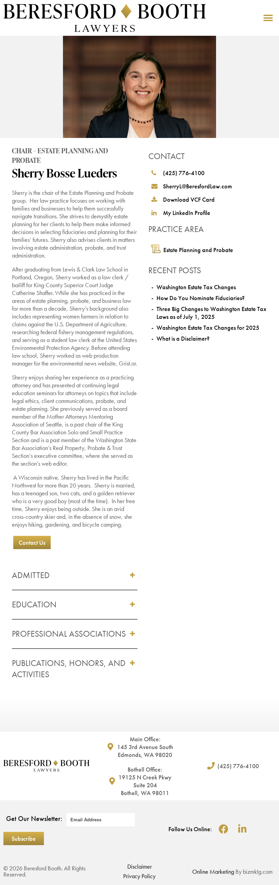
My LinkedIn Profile (186, 213)
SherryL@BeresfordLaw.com (197, 186)
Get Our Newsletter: (34, 818)
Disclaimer (139, 866)
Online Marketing (213, 871)
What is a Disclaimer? (183, 338)
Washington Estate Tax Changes (196, 287)
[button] (268, 18)
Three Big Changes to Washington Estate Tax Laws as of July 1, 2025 (211, 313)
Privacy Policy (139, 876)
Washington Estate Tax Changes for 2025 (208, 327)
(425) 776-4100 (183, 173)
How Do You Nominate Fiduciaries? (201, 298)
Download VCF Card (189, 199)
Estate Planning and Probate (198, 250)
